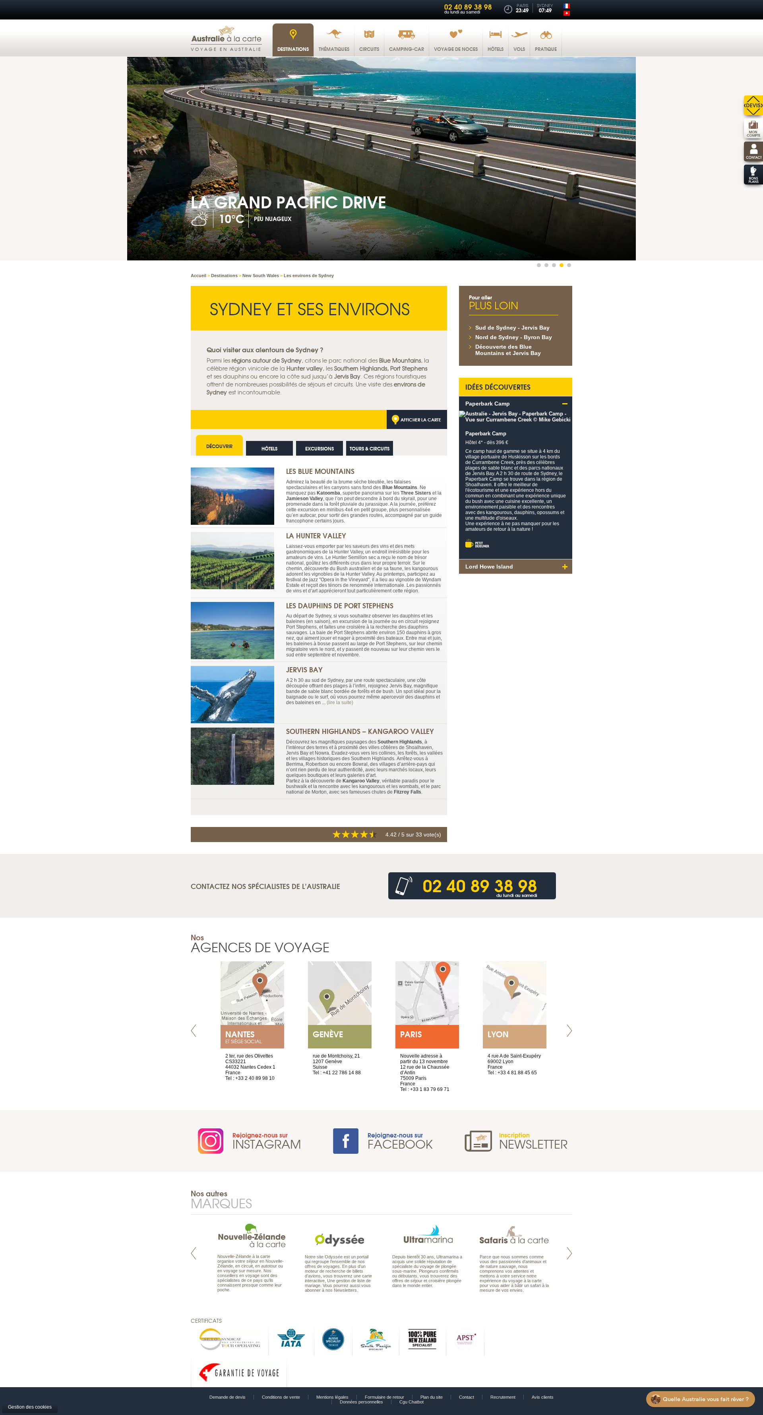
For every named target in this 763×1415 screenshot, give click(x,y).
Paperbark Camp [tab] (487, 403)
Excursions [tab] (319, 448)
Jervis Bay (304, 669)
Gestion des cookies (30, 1407)
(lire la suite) (340, 702)
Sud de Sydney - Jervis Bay (512, 327)
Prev (193, 1031)
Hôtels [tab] (269, 448)
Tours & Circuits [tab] (369, 448)
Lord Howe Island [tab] (489, 566)
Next (569, 1031)
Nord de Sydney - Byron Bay (513, 337)
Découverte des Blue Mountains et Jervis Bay (508, 350)
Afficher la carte (421, 419)
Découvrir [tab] (219, 446)
